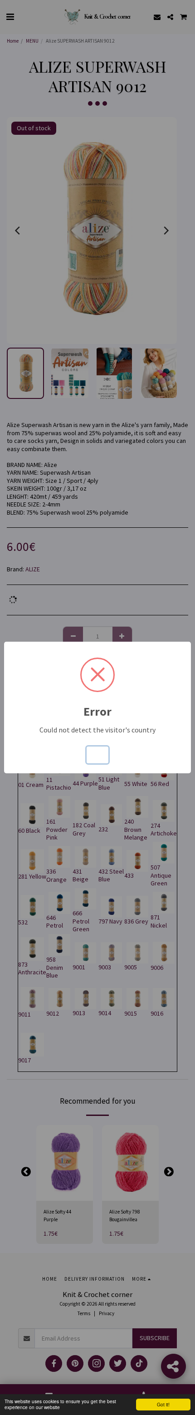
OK (97, 755)
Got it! (163, 1404)
